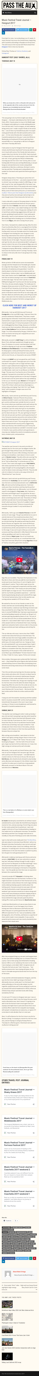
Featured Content (18, 1227)
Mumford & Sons (27, 1246)
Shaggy (5, 1250)
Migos (9, 1246)
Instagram (5, 53)
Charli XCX (13, 1236)
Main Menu (8, 12)
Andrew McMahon (21, 1232)
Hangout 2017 (6, 1243)
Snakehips (19, 1250)
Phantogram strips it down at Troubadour (13, 1323)
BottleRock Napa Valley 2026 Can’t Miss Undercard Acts (18, 1310)
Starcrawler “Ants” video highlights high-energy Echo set (10, 1287)
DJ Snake (11, 1239)
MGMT (4, 1246)
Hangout (31, 1241)
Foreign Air (23, 1241)
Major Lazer (25, 1243)
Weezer (12, 1253)
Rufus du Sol (32, 1248)
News (11, 1229)
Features (27, 1227)
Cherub (20, 1236)
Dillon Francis (28, 1236)
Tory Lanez (27, 1250)
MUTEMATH (16, 1248)
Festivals (5, 1229)
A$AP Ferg (12, 1232)
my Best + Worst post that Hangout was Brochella (17, 193)
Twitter (19, 51)
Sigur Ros (11, 1250)
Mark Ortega (17, 26)
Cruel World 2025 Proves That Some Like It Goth (16, 1335)
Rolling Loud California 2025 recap (11, 1362)
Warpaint (5, 1253)
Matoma (32, 1243)
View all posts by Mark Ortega (24, 1275)
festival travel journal (23, 1239)
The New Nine (31, 840)
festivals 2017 (14, 1241)
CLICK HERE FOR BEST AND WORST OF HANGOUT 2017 (19, 306)
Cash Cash (5, 1236)
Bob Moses (33, 1234)
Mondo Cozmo (17, 1246)
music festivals (7, 1248)
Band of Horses (23, 1234)
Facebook (25, 51)
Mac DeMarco (16, 1243)
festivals (5, 1241)
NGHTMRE (23, 1248)
